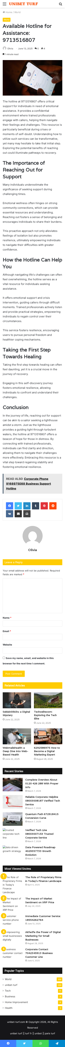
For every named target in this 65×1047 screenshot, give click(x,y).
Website (7, 644)
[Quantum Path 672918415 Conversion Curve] (13, 819)
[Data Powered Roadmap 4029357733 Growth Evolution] (13, 852)
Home (8, 12)
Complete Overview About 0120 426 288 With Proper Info (41, 783)
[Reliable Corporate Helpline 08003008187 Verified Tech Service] (13, 802)
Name (7, 617)
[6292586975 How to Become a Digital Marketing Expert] (48, 736)
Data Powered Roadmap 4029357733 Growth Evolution (40, 851)
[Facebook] (9, 505)
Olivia (10, 48)
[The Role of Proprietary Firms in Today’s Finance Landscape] (13, 884)
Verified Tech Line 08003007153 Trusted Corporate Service (39, 833)
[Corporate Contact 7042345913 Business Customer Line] (13, 954)
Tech (8, 990)
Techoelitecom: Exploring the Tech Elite (45, 715)
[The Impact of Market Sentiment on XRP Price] (13, 904)
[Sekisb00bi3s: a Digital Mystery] (17, 700)
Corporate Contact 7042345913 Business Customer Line (39, 953)
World (17, 12)
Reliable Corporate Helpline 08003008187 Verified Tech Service (42, 800)
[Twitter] (18, 505)
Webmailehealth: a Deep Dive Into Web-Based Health (15, 751)
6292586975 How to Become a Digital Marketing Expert (47, 751)
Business (10, 996)
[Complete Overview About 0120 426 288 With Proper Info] (13, 784)
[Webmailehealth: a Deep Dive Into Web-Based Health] (17, 736)
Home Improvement (16, 1002)
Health (8, 1007)
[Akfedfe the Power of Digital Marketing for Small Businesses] (13, 937)
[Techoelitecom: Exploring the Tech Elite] (48, 700)
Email (7, 631)
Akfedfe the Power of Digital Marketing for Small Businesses (43, 935)
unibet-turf (11, 985)
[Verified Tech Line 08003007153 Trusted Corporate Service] (13, 835)
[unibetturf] (23, 4)
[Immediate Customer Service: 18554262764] (13, 921)
